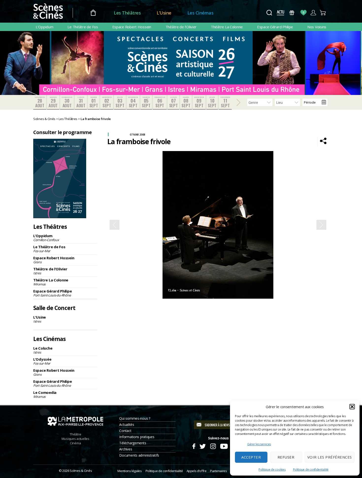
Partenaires (218, 471)
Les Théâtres (127, 13)
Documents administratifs (139, 455)
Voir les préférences (329, 457)
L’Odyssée (42, 361)
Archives (125, 449)
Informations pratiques (136, 436)
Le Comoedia (44, 394)
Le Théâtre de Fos (82, 26)
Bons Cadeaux (292, 13)
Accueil (93, 12)
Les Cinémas (200, 13)
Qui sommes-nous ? (134, 418)
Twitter (202, 445)
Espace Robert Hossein (131, 26)
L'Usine (39, 319)
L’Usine (164, 13)
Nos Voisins (316, 26)
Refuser (286, 457)
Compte (313, 13)
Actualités (126, 424)
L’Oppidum (44, 26)
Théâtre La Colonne (227, 26)
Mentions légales (129, 471)
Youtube (223, 445)
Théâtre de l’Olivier (181, 26)
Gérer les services (259, 444)
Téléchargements (132, 443)
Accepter (251, 457)
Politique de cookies (272, 469)
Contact (125, 430)
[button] (352, 406)
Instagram (213, 445)
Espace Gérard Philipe (275, 26)
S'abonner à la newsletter (221, 424)
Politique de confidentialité (311, 469)
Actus (280, 13)
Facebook (193, 445)
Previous (114, 225)
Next (321, 225)
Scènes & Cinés (81, 470)
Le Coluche (42, 350)
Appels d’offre (197, 471)
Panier (323, 13)
